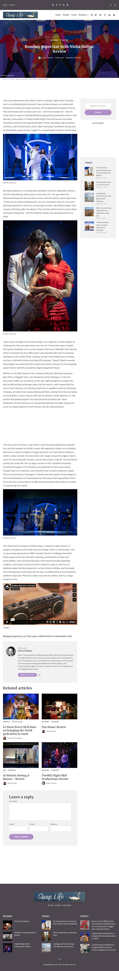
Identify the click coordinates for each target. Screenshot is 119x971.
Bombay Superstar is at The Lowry (20, 636)
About (5, 5)
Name (12, 824)
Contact (12, 5)
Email (33, 824)
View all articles (27, 675)
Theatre (64, 40)
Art (4, 770)
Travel (74, 14)
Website (54, 824)
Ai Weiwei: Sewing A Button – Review (16, 777)
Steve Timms (48, 57)
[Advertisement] (59, 89)
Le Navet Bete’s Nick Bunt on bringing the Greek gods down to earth (19, 730)
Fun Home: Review (54, 727)
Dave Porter (51, 731)
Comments (66, 905)
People (66, 14)
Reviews (82, 14)
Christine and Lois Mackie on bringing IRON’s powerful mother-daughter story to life (104, 947)
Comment (13, 801)
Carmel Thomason (14, 738)
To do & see (17, 722)
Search (98, 112)
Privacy (50, 905)
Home (58, 14)
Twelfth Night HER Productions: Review (55, 777)
